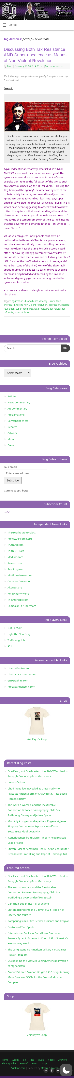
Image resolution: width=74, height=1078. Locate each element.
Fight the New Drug (19, 634)
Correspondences (54, 66)
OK (64, 348)
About (15, 1059)
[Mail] (45, 1070)
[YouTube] (57, 1070)
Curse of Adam (16, 782)
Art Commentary (17, 408)
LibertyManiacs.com (19, 668)
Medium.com (15, 557)
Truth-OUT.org (15, 551)
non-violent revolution (35, 304)
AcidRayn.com (18, 1068)
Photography (9, 1063)
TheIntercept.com (17, 599)
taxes (17, 312)
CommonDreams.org (19, 581)
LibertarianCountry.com (21, 674)
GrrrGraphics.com (17, 680)
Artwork (12, 433)
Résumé (24, 1063)
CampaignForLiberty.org (21, 606)
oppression (54, 304)
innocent (18, 304)
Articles (11, 396)
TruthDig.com (15, 544)
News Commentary (18, 402)
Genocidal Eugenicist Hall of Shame (28, 903)
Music (10, 439)
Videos (51, 1059)
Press (10, 445)
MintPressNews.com (19, 575)
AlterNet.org (14, 587)
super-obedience (24, 308)
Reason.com (14, 563)
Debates (12, 427)
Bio (24, 1059)
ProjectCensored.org (19, 538)
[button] (66, 1070)
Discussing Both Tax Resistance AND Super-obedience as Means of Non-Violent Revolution (35, 55)
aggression (17, 301)
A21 (9, 646)
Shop (44, 1063)
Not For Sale (14, 628)
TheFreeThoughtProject (21, 532)
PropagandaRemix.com (21, 686)
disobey (43, 301)
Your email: (10, 467)
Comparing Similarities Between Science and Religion (38, 921)
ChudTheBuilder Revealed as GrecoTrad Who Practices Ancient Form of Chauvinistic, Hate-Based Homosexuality (37, 794)
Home (5, 1059)
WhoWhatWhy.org (18, 593)
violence (25, 312)
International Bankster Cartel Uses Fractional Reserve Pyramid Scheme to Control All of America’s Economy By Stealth (38, 938)
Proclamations (15, 414)
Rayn (9, 66)
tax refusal (55, 308)
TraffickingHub (16, 640)
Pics (32, 1059)
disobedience (31, 301)
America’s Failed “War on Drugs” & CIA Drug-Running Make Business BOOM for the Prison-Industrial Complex (38, 977)
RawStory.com (15, 569)
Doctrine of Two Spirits (21, 927)
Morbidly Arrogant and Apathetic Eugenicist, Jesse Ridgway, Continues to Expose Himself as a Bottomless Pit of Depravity (37, 826)
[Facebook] (51, 1070)
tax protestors (41, 308)
